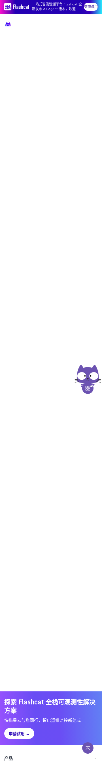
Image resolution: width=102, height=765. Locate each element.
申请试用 (19, 733)
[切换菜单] (91, 25)
